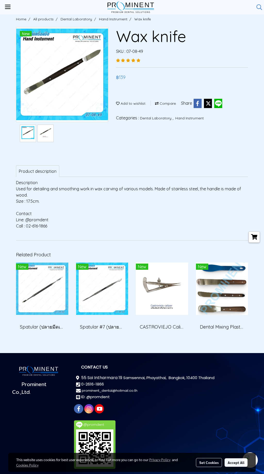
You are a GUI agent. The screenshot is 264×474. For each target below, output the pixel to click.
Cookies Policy (27, 465)
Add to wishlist (132, 103)
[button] (257, 7)
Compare (167, 103)
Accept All (236, 462)
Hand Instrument (189, 118)
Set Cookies (209, 462)
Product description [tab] (37, 171)
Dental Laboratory (156, 118)
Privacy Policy (159, 459)
